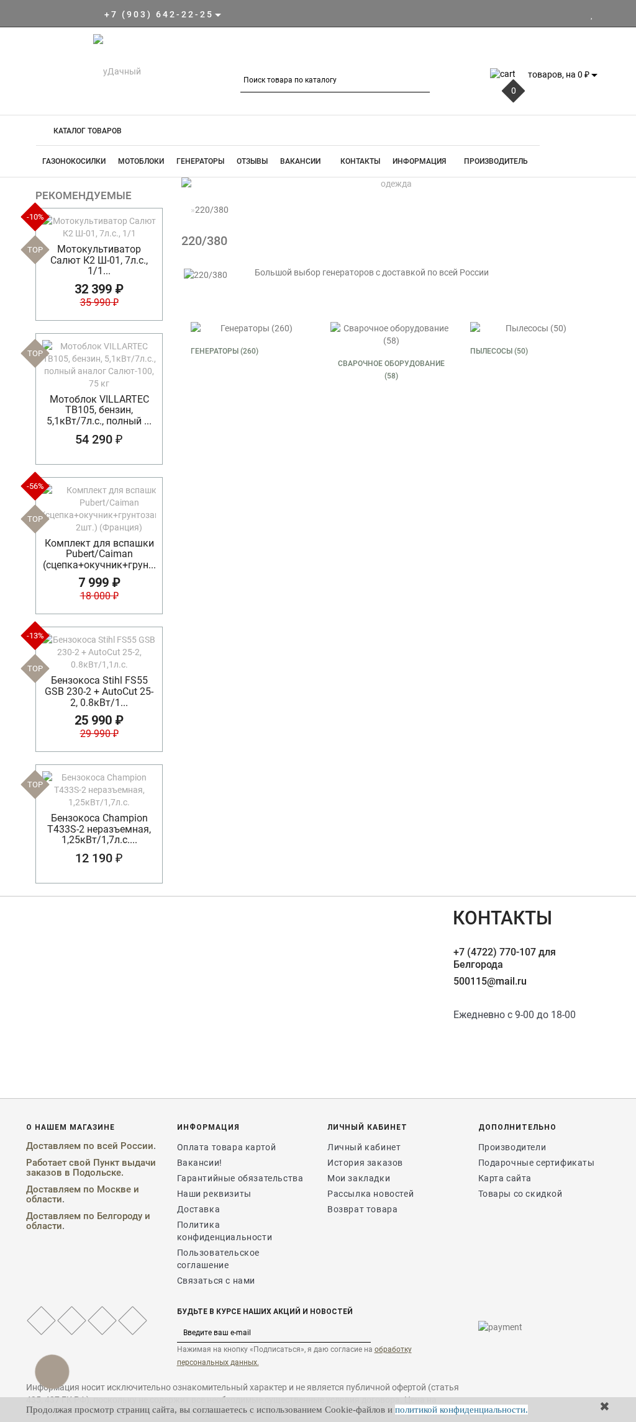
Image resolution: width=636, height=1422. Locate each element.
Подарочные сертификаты (536, 1163)
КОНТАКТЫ (359, 161)
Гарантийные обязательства (240, 1178)
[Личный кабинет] (576, 14)
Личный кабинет (364, 1147)
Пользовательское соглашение (218, 1259)
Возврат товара (362, 1209)
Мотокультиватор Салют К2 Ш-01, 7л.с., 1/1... (99, 260)
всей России (125, 1145)
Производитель (496, 161)
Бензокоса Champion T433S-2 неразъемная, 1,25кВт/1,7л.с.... (99, 829)
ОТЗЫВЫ (252, 161)
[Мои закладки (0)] (592, 14)
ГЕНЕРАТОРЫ (200, 161)
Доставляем (53, 1145)
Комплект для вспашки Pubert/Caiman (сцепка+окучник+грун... (99, 554)
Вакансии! (199, 1163)
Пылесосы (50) (499, 351)
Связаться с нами (216, 1281)
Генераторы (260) (224, 351)
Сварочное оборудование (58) (391, 369)
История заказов (365, 1163)
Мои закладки (358, 1178)
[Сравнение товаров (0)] (603, 14)
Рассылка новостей (370, 1194)
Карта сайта (505, 1178)
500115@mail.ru (490, 981)
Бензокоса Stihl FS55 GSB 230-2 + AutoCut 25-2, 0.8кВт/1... (99, 691)
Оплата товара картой (226, 1147)
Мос (106, 1189)
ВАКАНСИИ (300, 161)
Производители (512, 1147)
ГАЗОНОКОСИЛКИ (74, 161)
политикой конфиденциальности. (461, 1410)
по (90, 1145)
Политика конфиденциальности (225, 1231)
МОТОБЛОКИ (141, 161)
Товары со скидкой (520, 1194)
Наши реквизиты (214, 1194)
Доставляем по (61, 1189)
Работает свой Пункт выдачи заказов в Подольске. (91, 1168)
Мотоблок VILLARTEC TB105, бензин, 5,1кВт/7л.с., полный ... (99, 410)
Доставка (198, 1209)
